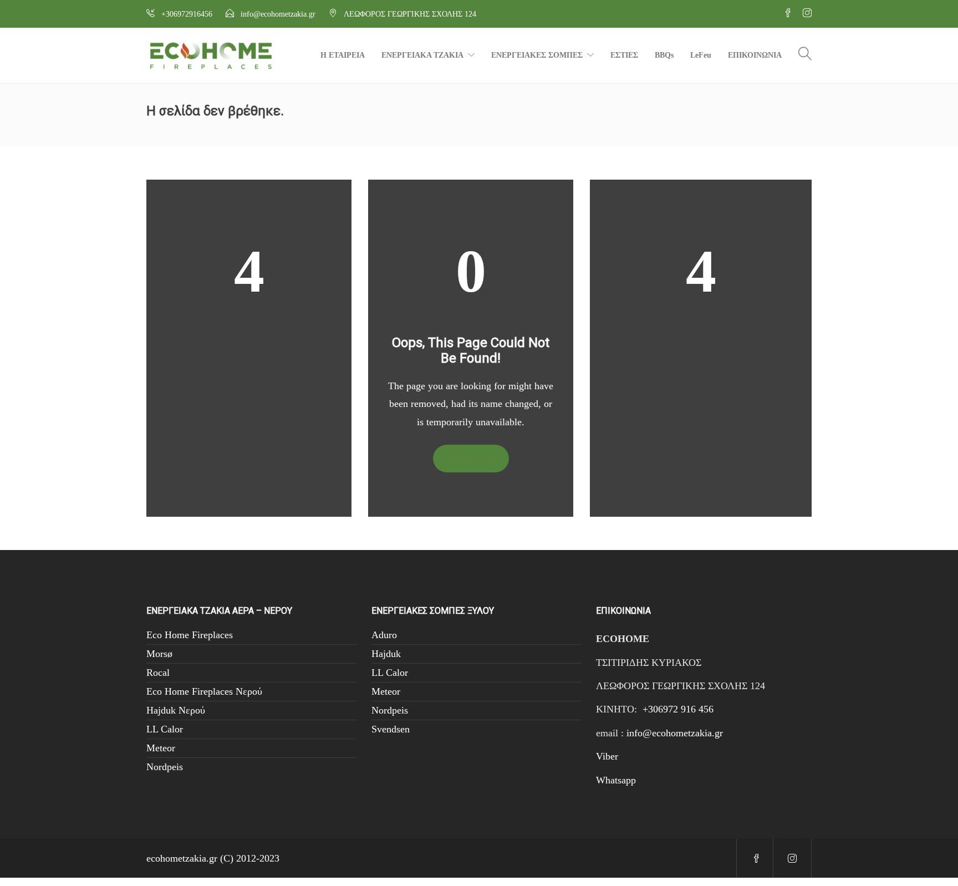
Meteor (160, 748)
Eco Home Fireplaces (189, 635)
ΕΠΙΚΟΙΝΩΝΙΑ (755, 55)
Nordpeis (164, 767)
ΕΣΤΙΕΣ (624, 55)
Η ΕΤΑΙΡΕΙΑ (342, 55)
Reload (476, 458)
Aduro (384, 635)
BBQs (664, 55)
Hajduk (386, 654)
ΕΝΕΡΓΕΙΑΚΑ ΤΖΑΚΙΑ (422, 55)
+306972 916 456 (678, 709)
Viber (607, 756)
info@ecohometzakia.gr (674, 733)
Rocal (158, 673)
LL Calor (164, 729)
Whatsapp (616, 780)
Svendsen (390, 729)
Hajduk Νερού (175, 710)
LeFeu (700, 55)
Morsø (159, 654)
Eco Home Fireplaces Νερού (204, 691)
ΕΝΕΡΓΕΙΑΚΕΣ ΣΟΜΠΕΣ (537, 55)
